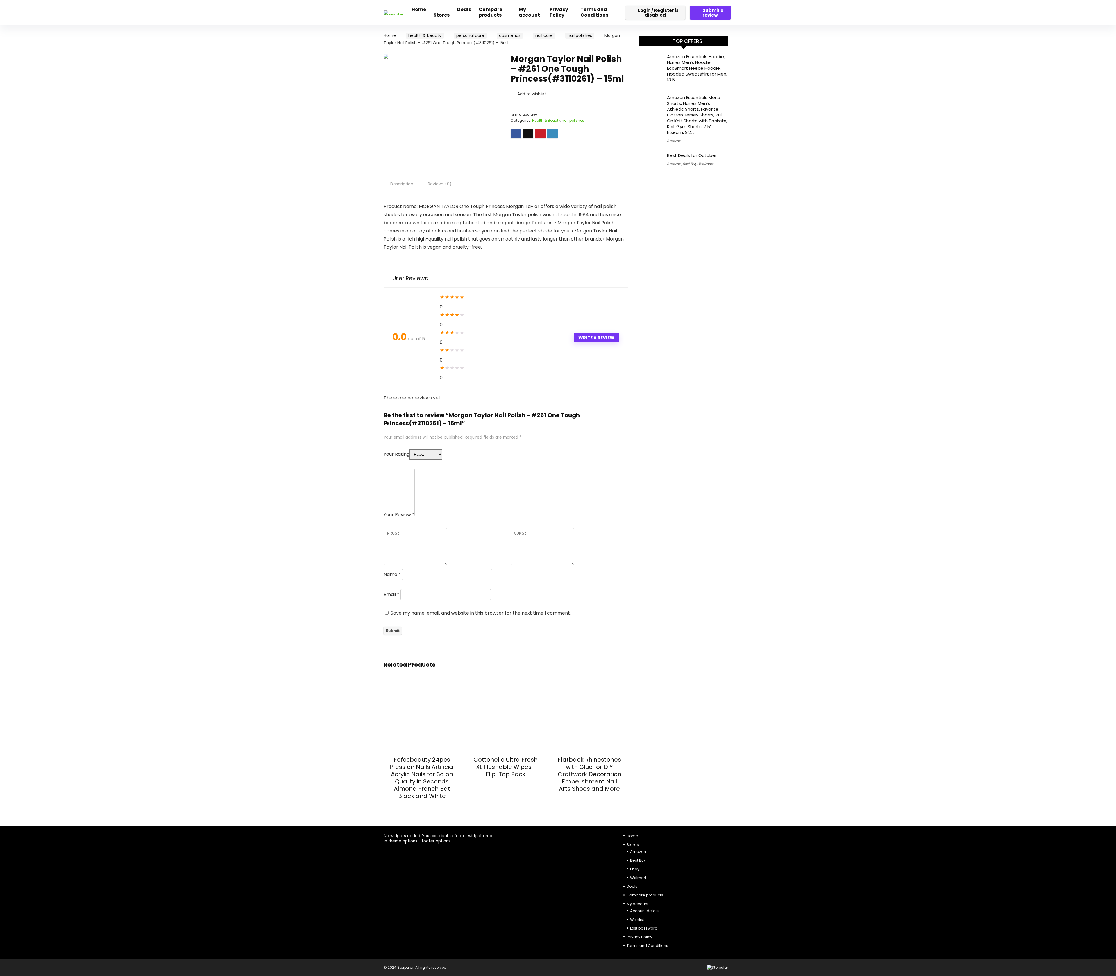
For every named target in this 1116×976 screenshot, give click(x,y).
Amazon (674, 140)
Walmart (705, 163)
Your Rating (396, 454)
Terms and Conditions (594, 12)
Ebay (634, 869)
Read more (422, 806)
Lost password (643, 928)
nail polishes (580, 35)
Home (419, 9)
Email (391, 594)
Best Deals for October (692, 155)
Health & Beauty (546, 120)
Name (392, 574)
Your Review (399, 514)
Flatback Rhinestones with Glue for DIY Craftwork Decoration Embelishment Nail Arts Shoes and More (589, 774)
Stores (442, 15)
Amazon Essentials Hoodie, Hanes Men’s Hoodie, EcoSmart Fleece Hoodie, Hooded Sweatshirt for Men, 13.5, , (697, 68)
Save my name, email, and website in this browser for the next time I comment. (481, 613)
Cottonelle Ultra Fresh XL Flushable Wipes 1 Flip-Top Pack (505, 767)
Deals (464, 9)
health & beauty (424, 35)
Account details (644, 911)
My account (529, 12)
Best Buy (690, 163)
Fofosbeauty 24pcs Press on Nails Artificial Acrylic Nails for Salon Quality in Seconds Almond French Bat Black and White (422, 778)
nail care (544, 35)
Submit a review (713, 12)
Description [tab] (401, 184)
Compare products (490, 12)
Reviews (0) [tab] (440, 184)
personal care (470, 35)
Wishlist (637, 919)
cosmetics (510, 35)
